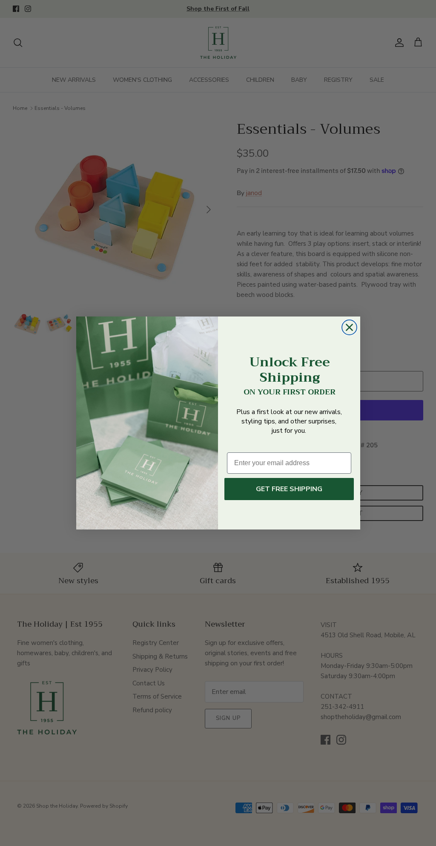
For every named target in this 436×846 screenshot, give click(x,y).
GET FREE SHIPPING (289, 489)
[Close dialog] (349, 327)
